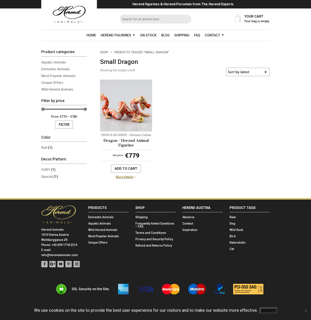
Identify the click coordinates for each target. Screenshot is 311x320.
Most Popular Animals (58, 76)
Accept (268, 310)
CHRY (45, 170)
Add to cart (126, 169)
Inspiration (189, 230)
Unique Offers (52, 83)
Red (44, 148)
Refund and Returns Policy (153, 245)
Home (91, 35)
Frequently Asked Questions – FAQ (154, 225)
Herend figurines (116, 35)
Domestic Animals (55, 69)
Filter (64, 125)
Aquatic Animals (53, 62)
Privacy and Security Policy (154, 239)
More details (124, 177)
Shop (104, 52)
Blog (165, 35)
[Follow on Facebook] (44, 264)
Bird (232, 236)
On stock (148, 35)
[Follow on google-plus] (52, 264)
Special (47, 177)
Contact (212, 35)
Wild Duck (236, 230)
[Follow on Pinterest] (68, 264)
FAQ (197, 35)
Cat (232, 249)
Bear (233, 217)
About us (188, 217)
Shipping (181, 35)
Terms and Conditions (150, 232)
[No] (306, 311)
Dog (232, 223)
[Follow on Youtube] (60, 264)
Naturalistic (238, 242)
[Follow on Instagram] (76, 264)
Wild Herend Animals (57, 89)
